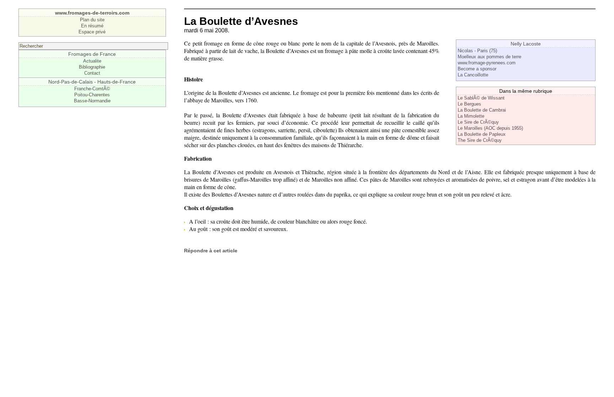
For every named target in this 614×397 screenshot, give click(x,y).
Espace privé (92, 31)
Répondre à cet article (210, 250)
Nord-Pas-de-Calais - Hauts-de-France (92, 82)
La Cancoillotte (473, 74)
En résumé (92, 25)
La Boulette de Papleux (482, 134)
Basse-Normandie (92, 100)
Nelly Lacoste (526, 44)
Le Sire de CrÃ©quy (478, 122)
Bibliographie (92, 67)
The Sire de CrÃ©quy (480, 140)
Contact (92, 73)
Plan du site (92, 19)
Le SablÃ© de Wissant (481, 98)
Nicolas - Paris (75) (477, 50)
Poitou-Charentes (92, 94)
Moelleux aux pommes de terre (489, 56)
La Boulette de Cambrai (482, 110)
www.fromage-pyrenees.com (487, 62)
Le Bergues (469, 104)
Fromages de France (92, 54)
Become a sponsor (477, 68)
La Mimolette (471, 116)
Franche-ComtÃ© (92, 88)
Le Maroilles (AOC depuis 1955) (490, 128)
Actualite (92, 61)
